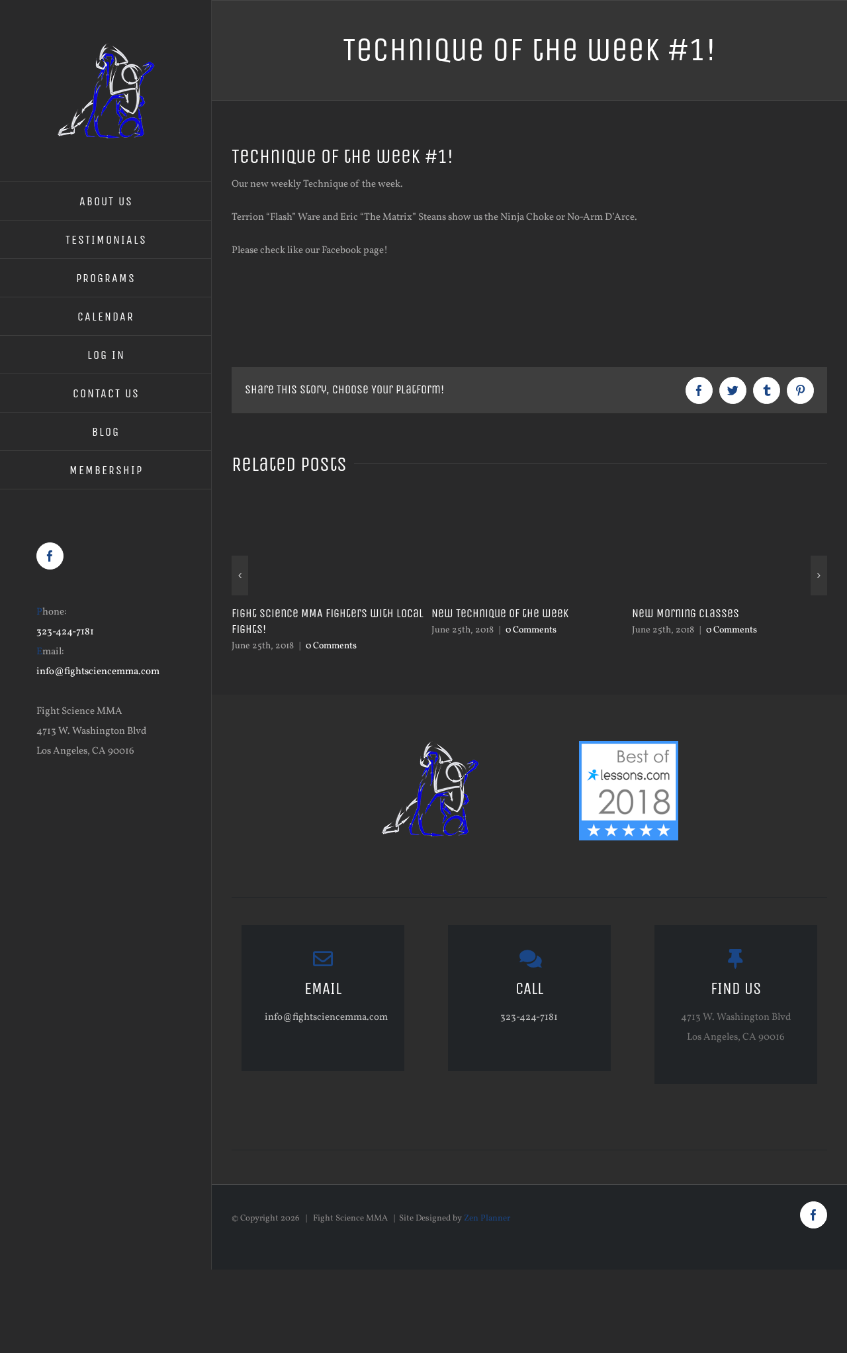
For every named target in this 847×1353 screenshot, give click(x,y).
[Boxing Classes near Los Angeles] (628, 751)
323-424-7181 (65, 632)
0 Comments (331, 646)
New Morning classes (685, 613)
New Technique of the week (499, 613)
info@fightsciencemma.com (97, 672)
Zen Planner (487, 1219)
